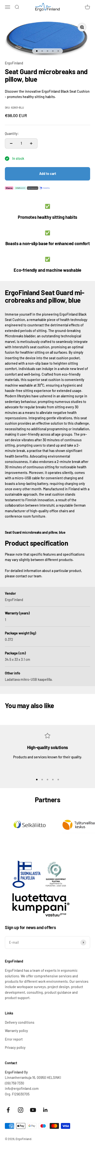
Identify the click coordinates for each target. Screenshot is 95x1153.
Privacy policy (15, 1047)
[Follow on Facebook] (8, 1110)
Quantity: (12, 133)
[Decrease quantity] (11, 143)
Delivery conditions (19, 1022)
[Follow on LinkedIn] (45, 1110)
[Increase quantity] (31, 143)
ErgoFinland (14, 63)
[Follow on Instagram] (20, 1110)
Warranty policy (16, 1031)
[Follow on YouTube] (33, 1110)
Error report (14, 1039)
